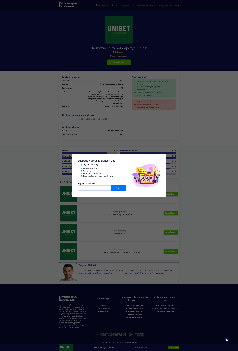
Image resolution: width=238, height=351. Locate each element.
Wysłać (118, 188)
